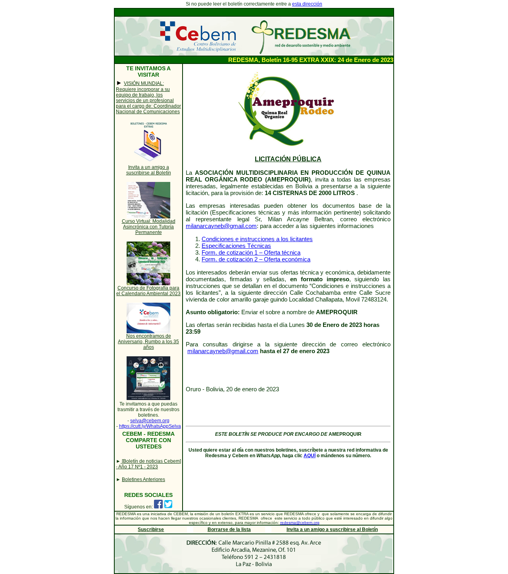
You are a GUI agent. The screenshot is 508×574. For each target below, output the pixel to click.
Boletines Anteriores (143, 479)
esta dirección (307, 4)
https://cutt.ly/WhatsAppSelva (150, 426)
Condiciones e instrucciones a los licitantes (257, 239)
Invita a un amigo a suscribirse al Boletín (148, 170)
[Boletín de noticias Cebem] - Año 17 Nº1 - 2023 (148, 464)
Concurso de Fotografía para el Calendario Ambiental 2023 (148, 290)
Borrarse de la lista (229, 529)
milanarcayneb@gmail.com (221, 225)
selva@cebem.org (149, 420)
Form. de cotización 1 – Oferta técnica (251, 252)
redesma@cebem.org (299, 522)
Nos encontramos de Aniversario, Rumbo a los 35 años (148, 341)
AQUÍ (310, 455)
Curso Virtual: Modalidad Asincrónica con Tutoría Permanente (148, 226)
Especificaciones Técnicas (236, 245)
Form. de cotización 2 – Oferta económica (256, 259)
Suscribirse (151, 529)
